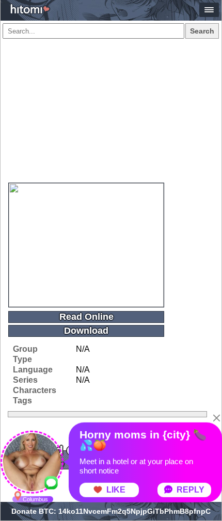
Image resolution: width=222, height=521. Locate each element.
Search (202, 31)
